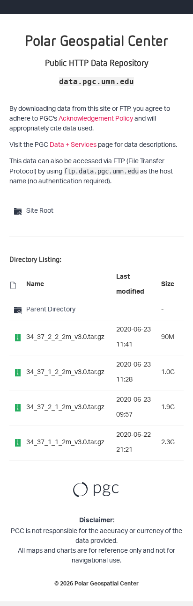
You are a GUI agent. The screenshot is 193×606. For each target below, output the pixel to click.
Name (35, 285)
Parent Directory (50, 310)
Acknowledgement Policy (96, 119)
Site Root (39, 211)
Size (167, 285)
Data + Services (73, 145)
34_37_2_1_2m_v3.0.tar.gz (65, 407)
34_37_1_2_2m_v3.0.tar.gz (65, 372)
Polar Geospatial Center (106, 584)
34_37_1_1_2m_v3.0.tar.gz (65, 442)
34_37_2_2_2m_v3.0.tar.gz (65, 337)
